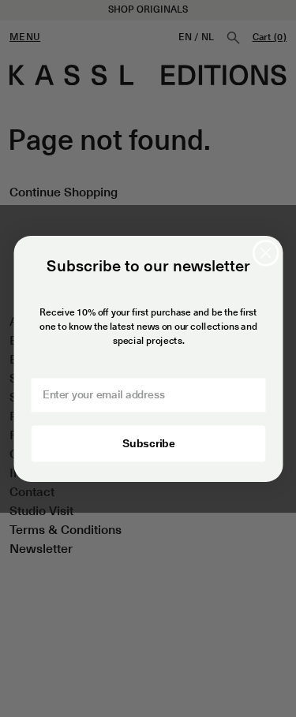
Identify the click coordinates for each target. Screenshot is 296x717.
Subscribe (148, 442)
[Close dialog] (265, 252)
